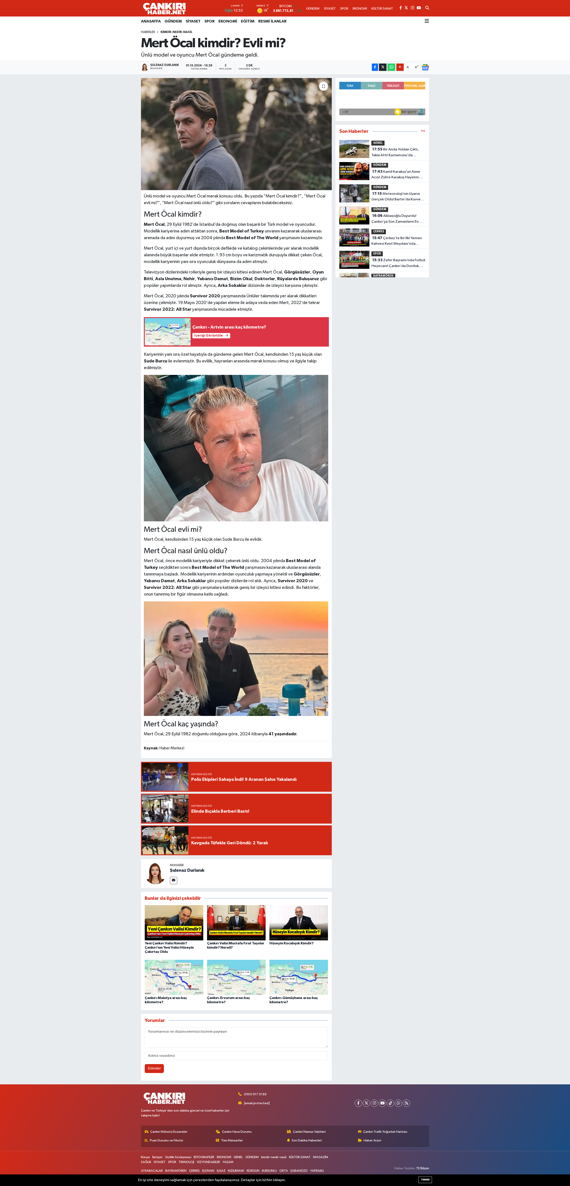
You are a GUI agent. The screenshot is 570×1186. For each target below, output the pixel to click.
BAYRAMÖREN (383, 275)
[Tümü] (423, 131)
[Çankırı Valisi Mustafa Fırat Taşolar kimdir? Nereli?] (236, 923)
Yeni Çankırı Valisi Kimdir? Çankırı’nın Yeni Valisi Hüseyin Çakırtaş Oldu (169, 947)
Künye (145, 1157)
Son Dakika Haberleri (307, 1140)
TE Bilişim (422, 1168)
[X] (366, 1103)
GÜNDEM (173, 21)
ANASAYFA (151, 21)
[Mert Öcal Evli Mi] (236, 658)
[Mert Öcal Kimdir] (236, 448)
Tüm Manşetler (232, 1140)
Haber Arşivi (372, 1140)
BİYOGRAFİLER (204, 1157)
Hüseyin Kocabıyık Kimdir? (291, 943)
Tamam (425, 1179)
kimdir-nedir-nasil (176, 32)
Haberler (148, 32)
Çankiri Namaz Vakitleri (309, 1131)
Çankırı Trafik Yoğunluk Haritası (385, 1131)
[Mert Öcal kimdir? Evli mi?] (236, 134)
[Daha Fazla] (400, 67)
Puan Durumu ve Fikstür (166, 1140)
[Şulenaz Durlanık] (155, 873)
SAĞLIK (146, 1162)
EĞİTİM (247, 21)
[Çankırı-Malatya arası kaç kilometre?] (174, 977)
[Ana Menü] (427, 21)
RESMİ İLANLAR (272, 21)
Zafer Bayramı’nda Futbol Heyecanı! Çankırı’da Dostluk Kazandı (398, 263)
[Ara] (427, 8)
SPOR (209, 21)
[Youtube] (382, 1103)
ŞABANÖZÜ (298, 1170)
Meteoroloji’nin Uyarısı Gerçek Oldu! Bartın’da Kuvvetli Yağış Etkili (397, 197)
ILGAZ (221, 1170)
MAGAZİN (320, 1157)
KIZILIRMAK (236, 1170)
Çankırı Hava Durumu (237, 1131)
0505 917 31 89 (255, 1094)
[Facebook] (358, 1103)
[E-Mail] (173, 880)
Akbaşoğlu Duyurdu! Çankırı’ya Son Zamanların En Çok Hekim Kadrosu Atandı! (395, 219)
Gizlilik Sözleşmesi (178, 1157)
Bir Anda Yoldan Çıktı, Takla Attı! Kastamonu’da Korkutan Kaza (395, 152)
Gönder (154, 1068)
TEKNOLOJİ (186, 1162)
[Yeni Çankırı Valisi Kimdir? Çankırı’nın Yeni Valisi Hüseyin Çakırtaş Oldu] (174, 923)
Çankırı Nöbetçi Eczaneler (168, 1131)
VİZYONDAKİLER (208, 1162)
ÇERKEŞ (378, 231)
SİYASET (193, 21)
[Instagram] (374, 1103)
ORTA (283, 1170)
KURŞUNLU (269, 1170)
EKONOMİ (227, 21)
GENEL (378, 143)
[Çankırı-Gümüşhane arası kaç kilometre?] (298, 977)
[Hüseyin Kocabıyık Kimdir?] (298, 923)
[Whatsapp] (398, 1103)
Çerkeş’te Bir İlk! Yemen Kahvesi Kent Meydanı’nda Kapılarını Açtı (396, 241)
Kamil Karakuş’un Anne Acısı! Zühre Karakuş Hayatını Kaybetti (395, 175)
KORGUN (253, 1170)
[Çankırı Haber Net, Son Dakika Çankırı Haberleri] (164, 8)
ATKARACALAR (152, 1170)
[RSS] (406, 1103)
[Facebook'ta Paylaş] (375, 67)
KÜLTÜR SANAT (300, 1157)
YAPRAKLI (317, 1170)
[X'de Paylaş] (383, 67)
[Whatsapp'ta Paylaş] (391, 67)
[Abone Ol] (425, 67)
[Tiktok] (390, 1103)
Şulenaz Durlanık (187, 870)
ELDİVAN (208, 1170)
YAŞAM (227, 1162)
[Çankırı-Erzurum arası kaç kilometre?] (236, 977)
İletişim (157, 1157)
